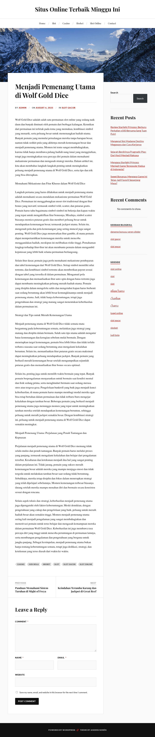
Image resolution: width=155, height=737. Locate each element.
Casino (66, 23)
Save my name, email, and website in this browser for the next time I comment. (53, 692)
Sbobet (79, 23)
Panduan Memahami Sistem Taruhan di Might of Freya (31, 589)
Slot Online (95, 23)
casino (21, 564)
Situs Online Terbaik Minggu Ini (77, 9)
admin (22, 107)
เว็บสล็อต (115, 298)
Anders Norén (99, 730)
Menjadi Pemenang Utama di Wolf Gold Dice (55, 91)
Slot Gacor (69, 107)
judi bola (34, 564)
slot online (86, 564)
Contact (112, 23)
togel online (116, 313)
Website (20, 675)
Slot (54, 23)
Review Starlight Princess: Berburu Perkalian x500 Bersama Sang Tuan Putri (128, 130)
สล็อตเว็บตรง (117, 290)
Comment (21, 621)
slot (56, 564)
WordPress (69, 730)
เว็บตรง (114, 305)
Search (114, 92)
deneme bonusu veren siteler (125, 231)
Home (42, 23)
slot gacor (70, 564)
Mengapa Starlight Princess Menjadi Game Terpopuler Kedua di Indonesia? (127, 166)
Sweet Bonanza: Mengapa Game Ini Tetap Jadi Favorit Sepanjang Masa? (128, 180)
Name (19, 657)
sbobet (46, 564)
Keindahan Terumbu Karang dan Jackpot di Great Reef (77, 589)
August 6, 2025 (44, 107)
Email (62, 657)
